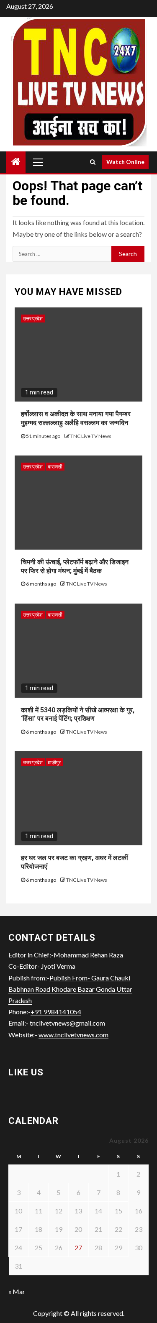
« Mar (16, 1291)
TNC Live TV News (90, 436)
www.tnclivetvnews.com (73, 1035)
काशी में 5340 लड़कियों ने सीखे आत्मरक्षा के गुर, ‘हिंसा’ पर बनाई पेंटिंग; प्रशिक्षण (77, 714)
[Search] (93, 162)
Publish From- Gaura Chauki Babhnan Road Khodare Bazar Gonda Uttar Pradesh (70, 989)
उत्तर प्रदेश (33, 318)
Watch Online (125, 161)
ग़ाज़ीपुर (54, 762)
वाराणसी (55, 466)
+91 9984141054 (56, 1012)
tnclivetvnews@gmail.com (67, 1023)
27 (78, 1247)
